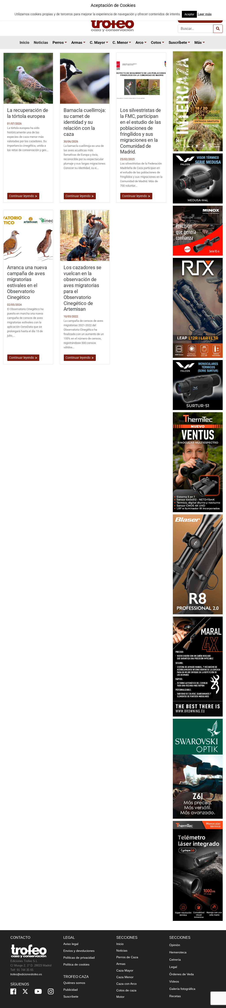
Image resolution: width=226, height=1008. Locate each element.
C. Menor (120, 42)
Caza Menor (125, 977)
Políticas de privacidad (79, 957)
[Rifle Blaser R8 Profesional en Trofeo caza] (198, 564)
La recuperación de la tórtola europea (27, 113)
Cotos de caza (126, 990)
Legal (173, 967)
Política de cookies (76, 964)
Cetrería (175, 959)
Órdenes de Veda (181, 974)
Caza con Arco (126, 983)
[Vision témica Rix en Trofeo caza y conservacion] (198, 307)
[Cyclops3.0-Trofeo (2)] (198, 870)
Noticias (41, 42)
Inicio (24, 42)
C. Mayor (97, 42)
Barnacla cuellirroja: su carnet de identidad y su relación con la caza (85, 122)
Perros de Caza (127, 957)
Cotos (156, 42)
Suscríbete (178, 42)
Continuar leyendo (22, 196)
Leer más (205, 14)
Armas (76, 42)
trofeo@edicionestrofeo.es (26, 974)
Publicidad (70, 989)
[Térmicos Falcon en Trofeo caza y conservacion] (198, 178)
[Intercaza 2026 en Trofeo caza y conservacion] (198, 100)
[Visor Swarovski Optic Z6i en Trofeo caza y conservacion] (198, 768)
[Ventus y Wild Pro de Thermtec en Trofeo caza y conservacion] (198, 461)
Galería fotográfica (182, 989)
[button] (66, 42)
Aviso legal (70, 944)
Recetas (175, 996)
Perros (58, 42)
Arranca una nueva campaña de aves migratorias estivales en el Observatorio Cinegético (27, 282)
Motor (120, 996)
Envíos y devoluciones (78, 950)
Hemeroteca (177, 952)
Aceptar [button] (189, 14)
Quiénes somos (74, 983)
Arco (139, 42)
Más (198, 42)
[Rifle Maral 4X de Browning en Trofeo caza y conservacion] (198, 666)
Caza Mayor (124, 970)
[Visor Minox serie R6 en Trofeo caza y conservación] (198, 230)
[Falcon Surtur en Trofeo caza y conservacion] (198, 384)
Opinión (174, 945)
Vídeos (174, 981)
